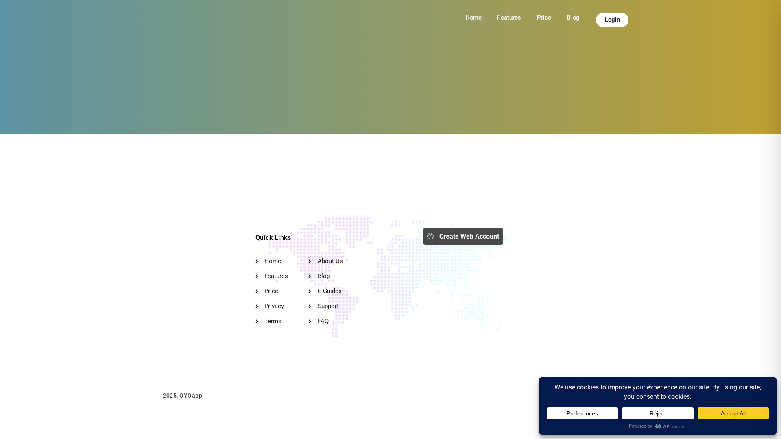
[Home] (183, 248)
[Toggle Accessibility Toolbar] (760, 418)
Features (509, 17)
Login (612, 19)
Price (544, 17)
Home (473, 17)
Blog (573, 17)
